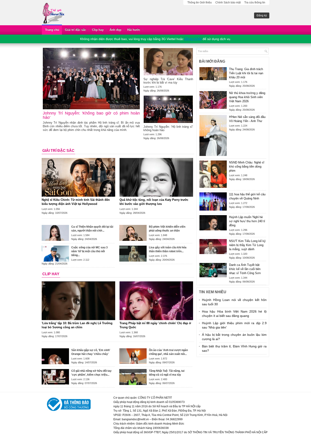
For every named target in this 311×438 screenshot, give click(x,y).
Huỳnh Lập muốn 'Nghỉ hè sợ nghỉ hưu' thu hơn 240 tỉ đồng (247, 221)
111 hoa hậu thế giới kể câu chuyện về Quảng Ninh (247, 196)
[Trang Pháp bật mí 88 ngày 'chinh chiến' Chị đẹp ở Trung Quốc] (156, 300)
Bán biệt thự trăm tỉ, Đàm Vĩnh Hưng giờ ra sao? (234, 348)
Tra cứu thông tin (254, 2)
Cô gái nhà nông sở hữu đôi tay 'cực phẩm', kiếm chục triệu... (91, 372)
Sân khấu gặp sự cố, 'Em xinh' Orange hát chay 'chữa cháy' (90, 352)
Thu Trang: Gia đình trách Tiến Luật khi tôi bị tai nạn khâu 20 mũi (246, 73)
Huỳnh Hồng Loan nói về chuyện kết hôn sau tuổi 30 (234, 302)
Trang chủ (52, 29)
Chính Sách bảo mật (228, 2)
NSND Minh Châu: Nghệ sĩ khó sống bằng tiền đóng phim (246, 166)
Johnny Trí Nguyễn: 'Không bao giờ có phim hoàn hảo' (91, 115)
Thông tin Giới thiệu (199, 2)
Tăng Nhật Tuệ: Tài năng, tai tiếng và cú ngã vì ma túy (166, 372)
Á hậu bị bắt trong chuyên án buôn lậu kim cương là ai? (234, 337)
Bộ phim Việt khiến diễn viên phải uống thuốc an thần (167, 228)
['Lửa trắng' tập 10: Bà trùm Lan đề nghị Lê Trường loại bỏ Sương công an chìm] (78, 300)
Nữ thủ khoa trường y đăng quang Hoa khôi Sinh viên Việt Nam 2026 (247, 97)
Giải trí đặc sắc (75, 29)
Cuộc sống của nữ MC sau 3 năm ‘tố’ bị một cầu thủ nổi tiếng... (89, 251)
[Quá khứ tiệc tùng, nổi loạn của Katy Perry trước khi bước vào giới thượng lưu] (156, 177)
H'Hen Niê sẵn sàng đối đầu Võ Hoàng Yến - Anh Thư (247, 119)
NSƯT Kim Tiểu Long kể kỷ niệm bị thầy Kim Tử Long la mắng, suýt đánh (247, 245)
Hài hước (133, 29)
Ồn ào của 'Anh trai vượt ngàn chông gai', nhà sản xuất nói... (168, 352)
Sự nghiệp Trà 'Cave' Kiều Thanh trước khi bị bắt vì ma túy (168, 80)
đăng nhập (193, 39)
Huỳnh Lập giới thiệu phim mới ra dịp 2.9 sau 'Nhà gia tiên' (234, 325)
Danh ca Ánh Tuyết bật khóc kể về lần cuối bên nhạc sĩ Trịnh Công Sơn (245, 269)
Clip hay (98, 29)
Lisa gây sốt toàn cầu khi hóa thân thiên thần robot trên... (167, 249)
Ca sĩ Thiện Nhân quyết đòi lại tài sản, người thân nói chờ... (92, 228)
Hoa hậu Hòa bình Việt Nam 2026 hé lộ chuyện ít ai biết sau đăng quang (234, 314)
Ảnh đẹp (115, 29)
